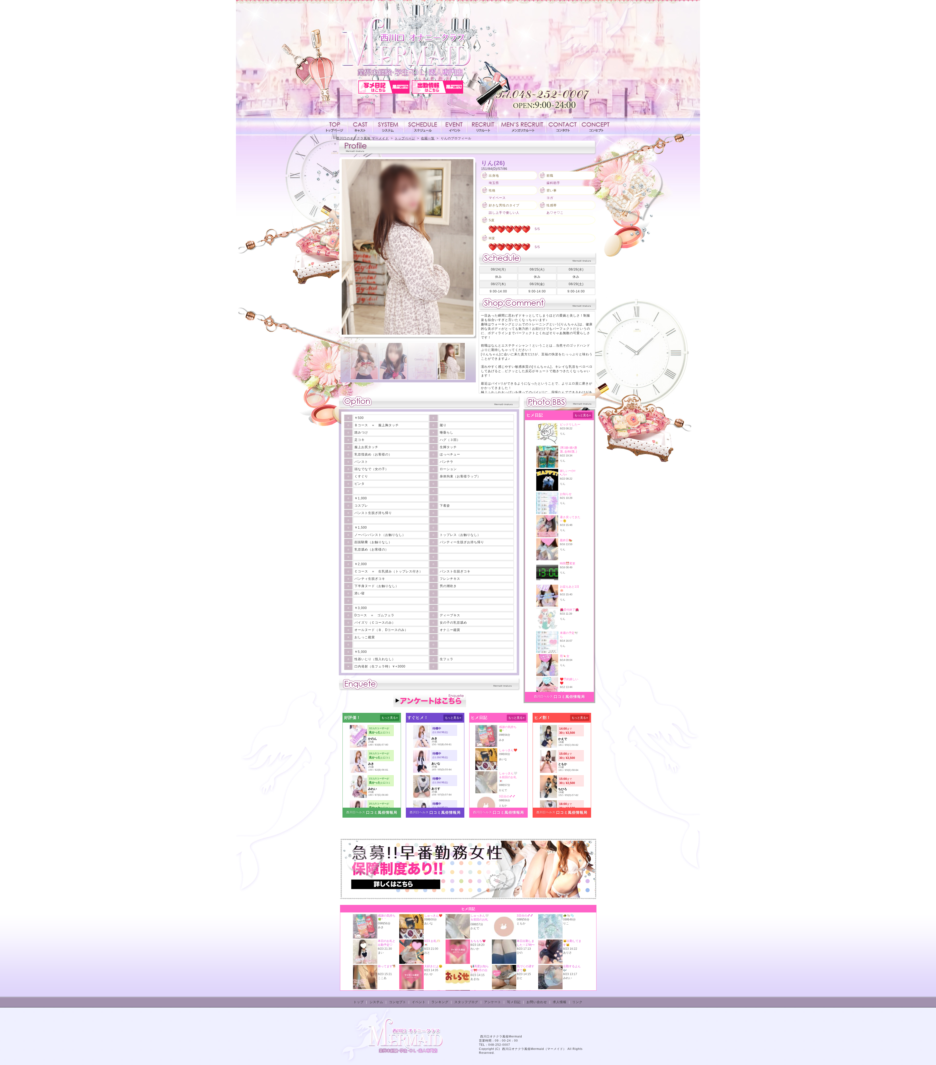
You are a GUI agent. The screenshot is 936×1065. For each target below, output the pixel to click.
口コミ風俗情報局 (569, 697)
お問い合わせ (536, 1002)
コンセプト (595, 126)
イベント (454, 126)
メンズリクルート (522, 126)
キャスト (360, 126)
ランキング (439, 1002)
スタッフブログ (466, 1002)
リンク (577, 1002)
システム (388, 126)
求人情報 (482, 126)
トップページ (335, 126)
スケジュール (422, 126)
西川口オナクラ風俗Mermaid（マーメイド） (534, 1049)
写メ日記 (514, 1002)
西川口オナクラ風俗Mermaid (501, 1036)
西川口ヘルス (543, 696)
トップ (358, 1002)
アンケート (492, 1002)
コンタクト (562, 126)
